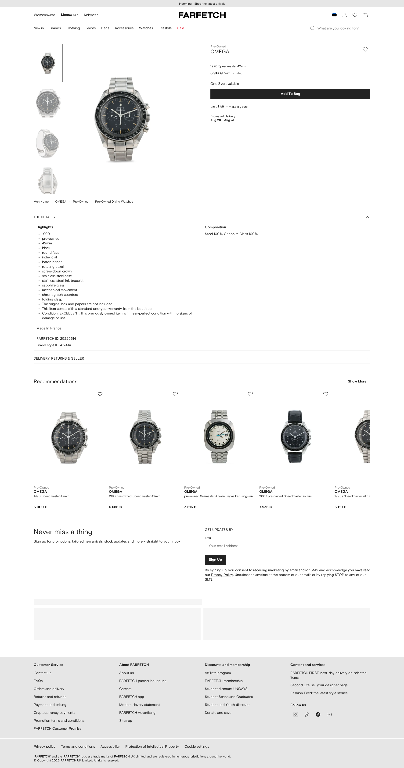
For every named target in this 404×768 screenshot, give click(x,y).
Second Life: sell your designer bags (318, 685)
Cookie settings (196, 746)
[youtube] (329, 714)
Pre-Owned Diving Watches (114, 201)
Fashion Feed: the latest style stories (318, 693)
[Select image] (48, 63)
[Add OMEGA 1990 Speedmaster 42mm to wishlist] (365, 49)
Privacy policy (44, 746)
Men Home (41, 201)
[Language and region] (334, 15)
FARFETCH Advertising (137, 712)
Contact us (42, 673)
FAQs (38, 680)
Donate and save (218, 712)
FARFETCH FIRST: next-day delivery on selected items (328, 675)
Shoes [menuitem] (91, 28)
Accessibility (110, 746)
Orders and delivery (49, 688)
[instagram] (295, 714)
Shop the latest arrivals (209, 3)
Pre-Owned (81, 201)
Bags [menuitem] (105, 28)
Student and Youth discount (227, 704)
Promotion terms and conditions (59, 720)
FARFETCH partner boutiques (142, 680)
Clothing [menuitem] (73, 28)
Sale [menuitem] (180, 28)
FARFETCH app (131, 696)
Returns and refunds (50, 696)
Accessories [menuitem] (124, 28)
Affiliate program (218, 673)
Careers (125, 688)
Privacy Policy (222, 574)
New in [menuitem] (39, 28)
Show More (357, 381)
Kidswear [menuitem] (91, 15)
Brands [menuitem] (55, 28)
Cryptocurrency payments (54, 712)
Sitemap (125, 720)
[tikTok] (307, 714)
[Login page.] (344, 15)
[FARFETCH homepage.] (202, 15)
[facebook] (318, 714)
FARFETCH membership (224, 680)
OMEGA (60, 201)
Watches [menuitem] (146, 28)
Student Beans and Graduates (229, 696)
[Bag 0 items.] (365, 15)
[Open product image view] (121, 119)
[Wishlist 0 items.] (355, 15)
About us (126, 673)
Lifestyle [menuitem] (165, 28)
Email (208, 537)
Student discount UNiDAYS (226, 688)
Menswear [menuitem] (69, 15)
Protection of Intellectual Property (152, 746)
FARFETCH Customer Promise (57, 728)
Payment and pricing (50, 704)
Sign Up (215, 559)
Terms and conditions (78, 746)
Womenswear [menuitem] (44, 15)
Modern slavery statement (139, 704)
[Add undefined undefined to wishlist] (100, 394)
